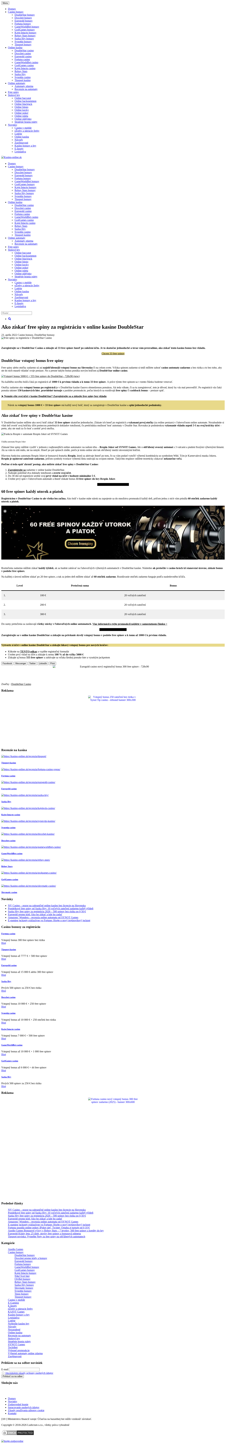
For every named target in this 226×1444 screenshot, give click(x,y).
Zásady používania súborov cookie (26, 1410)
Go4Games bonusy (25, 29)
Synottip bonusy (23, 41)
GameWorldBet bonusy (27, 26)
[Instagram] (33, 1393)
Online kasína (15, 47)
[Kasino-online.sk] (11, 157)
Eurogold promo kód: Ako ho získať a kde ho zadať (35, 914)
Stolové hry (14, 95)
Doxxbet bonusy (23, 17)
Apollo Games (15, 1249)
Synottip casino (23, 77)
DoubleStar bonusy (25, 14)
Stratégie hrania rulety (26, 121)
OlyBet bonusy (22, 1279)
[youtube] (13, 1393)
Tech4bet (13, 1347)
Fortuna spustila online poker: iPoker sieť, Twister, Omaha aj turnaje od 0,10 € (49, 1227)
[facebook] (23, 1393)
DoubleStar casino (24, 50)
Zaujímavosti (21, 142)
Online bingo (21, 107)
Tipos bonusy (22, 1293)
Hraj (3, 943)
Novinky (12, 124)
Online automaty (16, 83)
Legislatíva (20, 151)
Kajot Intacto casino (25, 68)
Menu (5, 3)
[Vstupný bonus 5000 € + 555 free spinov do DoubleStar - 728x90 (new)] (40, 376)
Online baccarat (23, 98)
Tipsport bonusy (23, 44)
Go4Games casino (24, 65)
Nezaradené (14, 1329)
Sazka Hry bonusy (24, 38)
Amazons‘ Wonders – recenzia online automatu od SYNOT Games (43, 917)
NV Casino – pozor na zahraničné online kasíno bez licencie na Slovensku (47, 905)
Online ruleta (21, 116)
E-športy (19, 148)
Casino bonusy (15, 11)
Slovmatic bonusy (24, 1288)
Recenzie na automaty (26, 89)
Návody (19, 139)
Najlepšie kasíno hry (18, 1323)
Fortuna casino (22, 59)
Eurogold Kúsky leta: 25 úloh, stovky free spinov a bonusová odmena (44, 1233)
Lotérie (18, 133)
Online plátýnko (23, 118)
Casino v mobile (23, 127)
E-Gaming (13, 1302)
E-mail (4, 1369)
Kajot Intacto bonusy (25, 32)
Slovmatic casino (9, 892)
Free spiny (13, 92)
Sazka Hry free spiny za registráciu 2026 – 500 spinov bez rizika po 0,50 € (47, 911)
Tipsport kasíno (23, 80)
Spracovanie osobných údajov (23, 1407)
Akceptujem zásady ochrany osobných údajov (29, 1373)
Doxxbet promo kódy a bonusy (31, 1258)
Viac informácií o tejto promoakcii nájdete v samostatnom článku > (129, 624)
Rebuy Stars (21, 71)
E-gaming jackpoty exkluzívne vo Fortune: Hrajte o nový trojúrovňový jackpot (49, 920)
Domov (12, 1398)
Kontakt (12, 1413)
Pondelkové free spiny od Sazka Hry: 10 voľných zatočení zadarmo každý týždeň (50, 908)
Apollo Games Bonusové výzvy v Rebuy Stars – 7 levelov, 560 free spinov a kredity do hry (56, 1230)
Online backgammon (25, 101)
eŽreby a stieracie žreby (27, 130)
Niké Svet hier (22, 1276)
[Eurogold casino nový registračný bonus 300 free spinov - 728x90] (113, 666)
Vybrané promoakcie (19, 1350)
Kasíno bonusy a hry (25, 145)
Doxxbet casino (23, 53)
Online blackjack (23, 104)
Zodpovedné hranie (18, 1404)
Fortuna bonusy (23, 23)
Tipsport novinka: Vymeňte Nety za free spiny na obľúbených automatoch (46, 1236)
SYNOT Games (16, 1344)
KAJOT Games (16, 1311)
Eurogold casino (23, 56)
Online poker (21, 113)
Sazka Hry (20, 74)
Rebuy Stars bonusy (25, 35)
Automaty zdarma (24, 86)
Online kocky (22, 110)
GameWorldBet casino (26, 62)
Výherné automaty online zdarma (25, 1353)
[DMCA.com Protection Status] (17, 1435)
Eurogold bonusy (24, 20)
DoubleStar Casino (21, 684)
